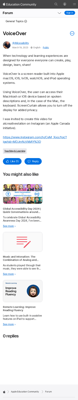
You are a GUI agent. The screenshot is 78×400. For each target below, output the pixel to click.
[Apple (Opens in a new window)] (4, 392)
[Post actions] (71, 33)
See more (8, 226)
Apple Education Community (25, 391)
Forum (8, 13)
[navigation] (59, 13)
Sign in (69, 13)
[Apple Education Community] (19, 4)
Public (46, 47)
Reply (35, 161)
